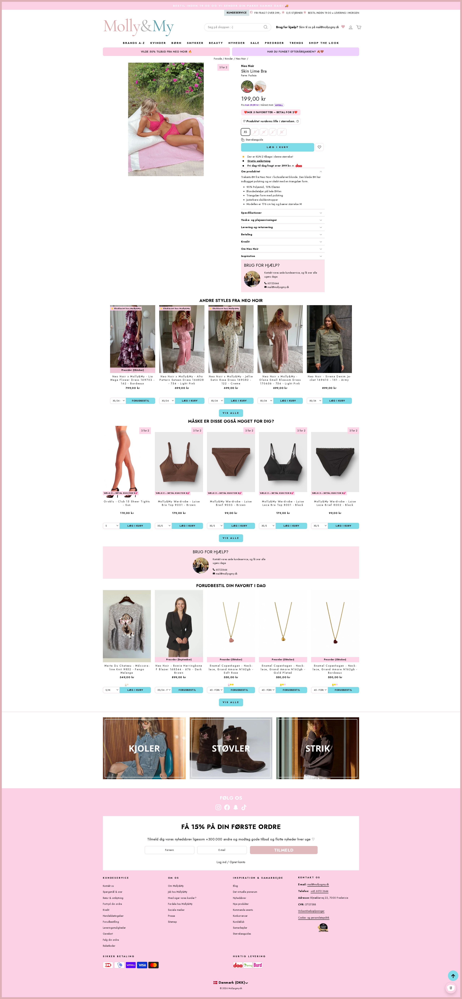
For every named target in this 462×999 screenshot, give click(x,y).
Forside (218, 58)
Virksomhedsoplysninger (311, 911)
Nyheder (236, 43)
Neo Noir (241, 58)
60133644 (273, 283)
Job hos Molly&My (177, 892)
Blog (235, 886)
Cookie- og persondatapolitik (313, 917)
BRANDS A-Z (134, 43)
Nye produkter (241, 904)
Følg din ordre (111, 940)
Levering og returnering (257, 227)
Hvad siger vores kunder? (182, 898)
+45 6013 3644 (319, 891)
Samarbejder (240, 928)
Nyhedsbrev (239, 898)
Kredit (245, 241)
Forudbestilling (111, 922)
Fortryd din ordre (112, 904)
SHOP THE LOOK (324, 43)
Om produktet (250, 171)
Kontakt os (108, 886)
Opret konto (237, 862)
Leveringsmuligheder (114, 928)
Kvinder (229, 58)
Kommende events (243, 910)
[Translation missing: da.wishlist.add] (319, 147)
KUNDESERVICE (237, 12)
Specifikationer (251, 213)
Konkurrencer (240, 916)
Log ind (221, 862)
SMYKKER (195, 43)
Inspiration (248, 256)
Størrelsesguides (242, 933)
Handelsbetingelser (113, 916)
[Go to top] (453, 975)
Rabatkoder (109, 946)
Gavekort (108, 933)
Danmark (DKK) (232, 982)
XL (282, 132)
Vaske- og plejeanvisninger (259, 220)
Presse (171, 916)
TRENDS (296, 43)
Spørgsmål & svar (112, 892)
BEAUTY (216, 43)
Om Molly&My (176, 886)
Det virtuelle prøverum (245, 892)
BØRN (176, 43)
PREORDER (274, 43)
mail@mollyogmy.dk (327, 27)
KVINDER (158, 43)
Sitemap (172, 922)
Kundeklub (238, 922)
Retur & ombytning (113, 898)
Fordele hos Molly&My (180, 904)
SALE (255, 43)
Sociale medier (176, 910)
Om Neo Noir (249, 249)
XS (245, 132)
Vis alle (231, 413)
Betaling (246, 234)
